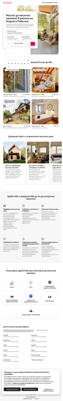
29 (24, 63)
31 (8, 67)
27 (18, 63)
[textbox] (13, 39)
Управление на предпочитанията (48, 390)
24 (8, 63)
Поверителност (28, 398)
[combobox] (20, 33)
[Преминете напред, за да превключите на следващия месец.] (27, 43)
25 (12, 63)
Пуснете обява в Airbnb (50, 2)
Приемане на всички (12, 389)
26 (15, 63)
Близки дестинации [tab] (41, 330)
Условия (36, 398)
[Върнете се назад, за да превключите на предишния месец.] (8, 43)
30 (28, 63)
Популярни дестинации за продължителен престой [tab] (18, 330)
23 (28, 60)
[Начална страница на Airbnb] (7, 2)
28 (21, 63)
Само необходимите (30, 389)
